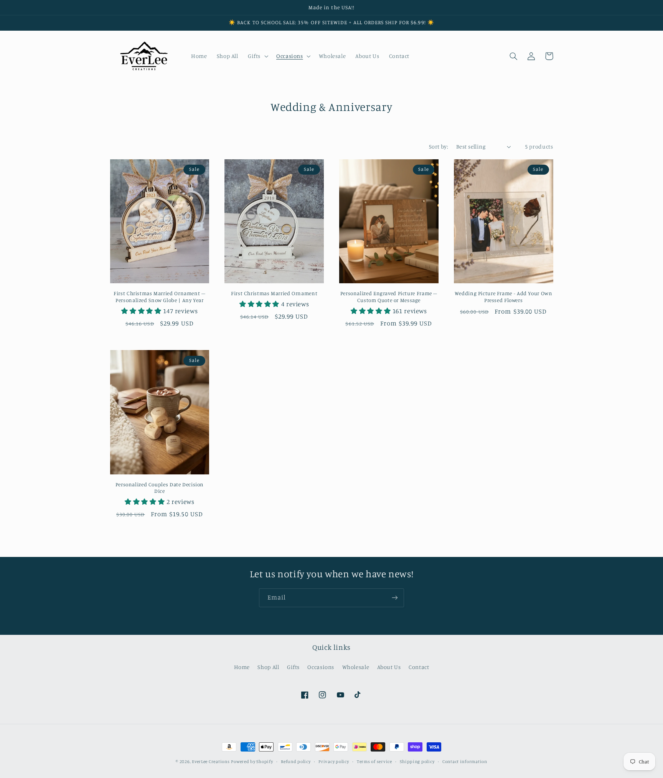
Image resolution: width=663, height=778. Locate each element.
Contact (419, 667)
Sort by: (438, 146)
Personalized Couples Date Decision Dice (159, 487)
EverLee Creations (211, 761)
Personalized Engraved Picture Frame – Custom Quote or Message (388, 296)
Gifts (293, 667)
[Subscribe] (395, 597)
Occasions (320, 667)
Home (242, 667)
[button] (257, 56)
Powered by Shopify (252, 761)
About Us (389, 667)
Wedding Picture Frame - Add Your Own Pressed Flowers (503, 296)
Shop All (268, 667)
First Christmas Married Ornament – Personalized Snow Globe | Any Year (159, 296)
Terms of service (374, 761)
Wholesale (355, 667)
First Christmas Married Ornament (274, 293)
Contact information (464, 761)
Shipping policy (417, 761)
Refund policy (296, 761)
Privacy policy (333, 761)
